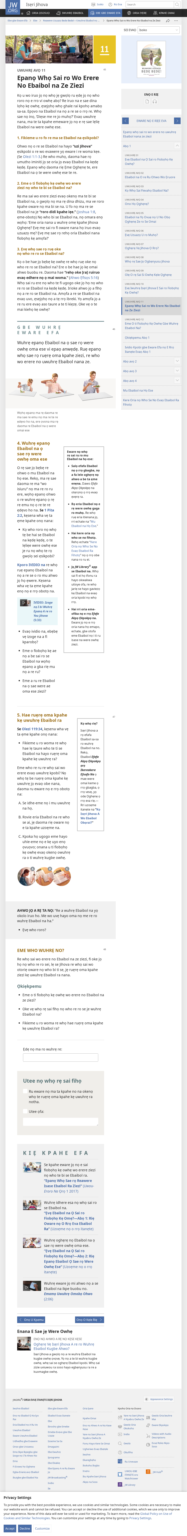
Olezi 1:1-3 (31, 156)
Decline (25, 1528)
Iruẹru (86, 1471)
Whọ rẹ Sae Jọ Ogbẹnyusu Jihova (147, 259)
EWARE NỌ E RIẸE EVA (151, 121)
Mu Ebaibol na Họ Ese (138, 390)
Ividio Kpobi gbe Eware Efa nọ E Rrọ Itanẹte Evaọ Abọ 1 (149, 349)
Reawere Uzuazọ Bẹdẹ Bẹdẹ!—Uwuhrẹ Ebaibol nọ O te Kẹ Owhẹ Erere (72, 20)
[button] (69, 13)
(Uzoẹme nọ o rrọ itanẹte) (69, 1220)
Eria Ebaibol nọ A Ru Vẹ (25, 1424)
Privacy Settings (140, 1518)
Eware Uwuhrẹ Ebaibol (25, 1435)
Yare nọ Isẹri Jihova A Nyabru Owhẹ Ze (94, 1436)
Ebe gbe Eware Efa (17, 20)
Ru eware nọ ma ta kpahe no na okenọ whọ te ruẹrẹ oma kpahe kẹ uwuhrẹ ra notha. (61, 1096)
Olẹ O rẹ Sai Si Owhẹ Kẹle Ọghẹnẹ (148, 273)
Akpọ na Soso (90, 1482)
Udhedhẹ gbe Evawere (25, 1441)
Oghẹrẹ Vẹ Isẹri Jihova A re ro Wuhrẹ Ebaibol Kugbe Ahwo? (64, 1346)
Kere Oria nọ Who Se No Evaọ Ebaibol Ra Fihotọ (151, 402)
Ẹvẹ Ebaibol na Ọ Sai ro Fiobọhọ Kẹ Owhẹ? (149, 160)
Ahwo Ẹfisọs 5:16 (84, 277)
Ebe (35, 20)
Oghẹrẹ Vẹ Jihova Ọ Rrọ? (142, 246)
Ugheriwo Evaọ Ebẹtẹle (95, 1449)
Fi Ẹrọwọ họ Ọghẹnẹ (24, 1466)
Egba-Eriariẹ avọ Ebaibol (26, 1472)
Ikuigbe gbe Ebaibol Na (25, 1477)
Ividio (51, 1483)
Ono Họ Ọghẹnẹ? (137, 202)
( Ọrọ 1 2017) (69, 1186)
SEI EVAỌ (130, 30)
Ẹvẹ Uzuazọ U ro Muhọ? (141, 233)
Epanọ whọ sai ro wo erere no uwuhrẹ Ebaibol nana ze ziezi (149, 134)
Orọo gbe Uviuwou (23, 1446)
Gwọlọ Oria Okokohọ (127, 1426)
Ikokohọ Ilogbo (91, 1465)
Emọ (15, 1461)
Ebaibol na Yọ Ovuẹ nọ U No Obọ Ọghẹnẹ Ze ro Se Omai (147, 217)
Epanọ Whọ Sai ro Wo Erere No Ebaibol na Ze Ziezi (152, 306)
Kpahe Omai (89, 1418)
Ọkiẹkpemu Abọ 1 (137, 338)
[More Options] (176, 20)
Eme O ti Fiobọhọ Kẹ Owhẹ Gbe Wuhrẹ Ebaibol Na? (151, 324)
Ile (49, 1488)
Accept (10, 1528)
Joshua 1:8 (86, 211)
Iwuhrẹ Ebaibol (21, 1408)
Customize (42, 1528)
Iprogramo (54, 1457)
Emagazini (53, 1446)
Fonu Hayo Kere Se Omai (96, 1443)
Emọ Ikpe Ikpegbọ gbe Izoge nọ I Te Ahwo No (25, 1453)
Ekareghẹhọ (89, 1460)
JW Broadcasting (57, 1477)
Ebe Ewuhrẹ (54, 1452)
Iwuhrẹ (86, 1454)
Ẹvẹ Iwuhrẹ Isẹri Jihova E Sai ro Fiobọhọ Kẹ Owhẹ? (152, 288)
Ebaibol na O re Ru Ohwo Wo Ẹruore (150, 175)
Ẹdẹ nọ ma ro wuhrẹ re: (42, 1049)
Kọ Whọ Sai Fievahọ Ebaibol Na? (147, 188)
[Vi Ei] (168, 20)
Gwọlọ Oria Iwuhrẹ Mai (159, 1417)
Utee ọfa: (36, 1111)
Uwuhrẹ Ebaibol (21, 1430)
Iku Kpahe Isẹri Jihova (94, 1476)
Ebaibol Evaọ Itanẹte (59, 1415)
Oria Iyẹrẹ (88, 1408)
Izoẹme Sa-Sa (55, 1441)
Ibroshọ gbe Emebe (58, 1426)
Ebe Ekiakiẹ (54, 1463)
